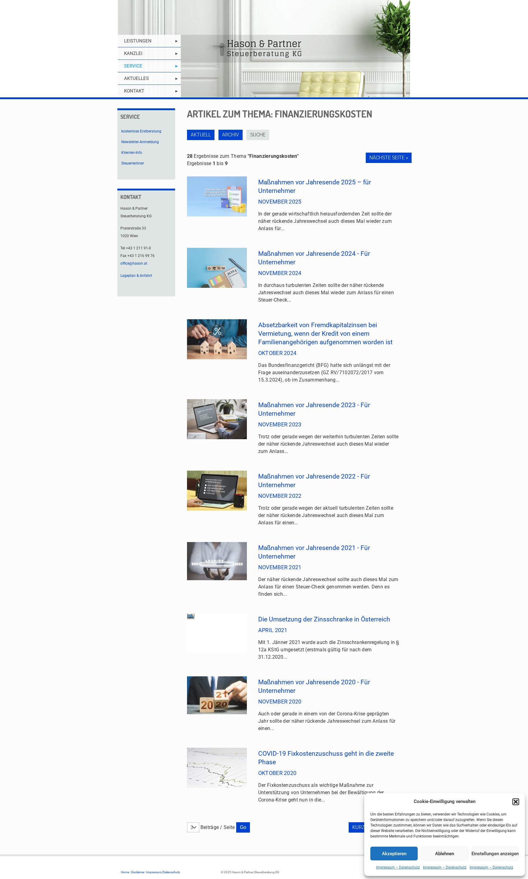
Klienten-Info (131, 152)
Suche (258, 135)
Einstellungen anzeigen (495, 853)
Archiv (230, 135)
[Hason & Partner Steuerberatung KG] (264, 49)
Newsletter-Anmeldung (140, 142)
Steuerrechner (132, 163)
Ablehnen (444, 853)
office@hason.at (133, 263)
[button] (516, 802)
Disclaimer (138, 872)
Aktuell (201, 135)
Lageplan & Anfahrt (136, 275)
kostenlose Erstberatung (141, 131)
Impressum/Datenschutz (163, 872)
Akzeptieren (394, 853)
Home (125, 872)
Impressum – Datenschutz (398, 867)
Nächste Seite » (388, 158)
